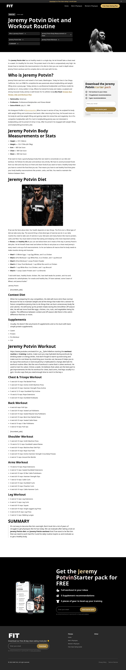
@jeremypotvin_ (31, 110)
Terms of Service (113, 662)
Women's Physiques (91, 6)
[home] (9, 6)
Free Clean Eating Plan (110, 6)
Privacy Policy (102, 662)
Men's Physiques (76, 6)
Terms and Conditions (83, 614)
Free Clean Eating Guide (75, 647)
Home (66, 6)
